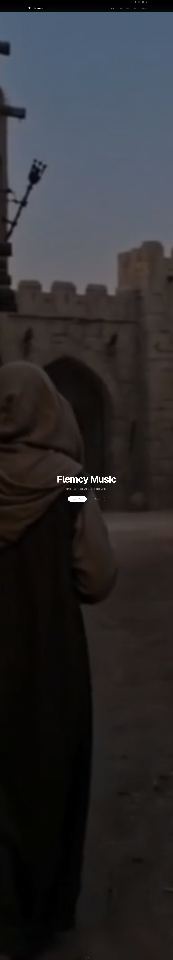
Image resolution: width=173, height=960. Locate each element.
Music (128, 8)
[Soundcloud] (128, 2)
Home (112, 8)
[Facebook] (136, 2)
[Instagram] (139, 2)
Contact (143, 8)
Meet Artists (96, 499)
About (135, 8)
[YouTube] (143, 2)
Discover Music (77, 499)
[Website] (146, 2)
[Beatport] (132, 2)
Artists (120, 8)
